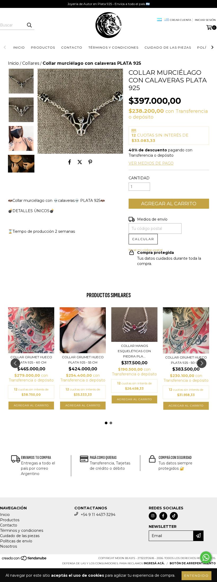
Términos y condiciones (113, 47)
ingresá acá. (154, 563)
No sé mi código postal (145, 250)
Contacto (71, 47)
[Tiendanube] (24, 559)
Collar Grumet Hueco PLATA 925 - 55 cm (83, 359)
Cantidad (139, 178)
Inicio (19, 47)
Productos (43, 47)
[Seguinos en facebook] (163, 516)
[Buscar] (29, 25)
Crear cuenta (180, 20)
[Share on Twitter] (79, 162)
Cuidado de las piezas (167, 47)
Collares (30, 63)
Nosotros (8, 546)
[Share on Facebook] (69, 162)
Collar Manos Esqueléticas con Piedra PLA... (134, 351)
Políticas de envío (16, 541)
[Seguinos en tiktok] (174, 516)
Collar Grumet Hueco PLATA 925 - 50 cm (186, 360)
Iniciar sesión (205, 20)
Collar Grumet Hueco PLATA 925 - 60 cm (31, 359)
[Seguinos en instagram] (153, 516)
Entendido (196, 576)
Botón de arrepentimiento (193, 563)
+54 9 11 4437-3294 (98, 514)
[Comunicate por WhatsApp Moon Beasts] (206, 557)
